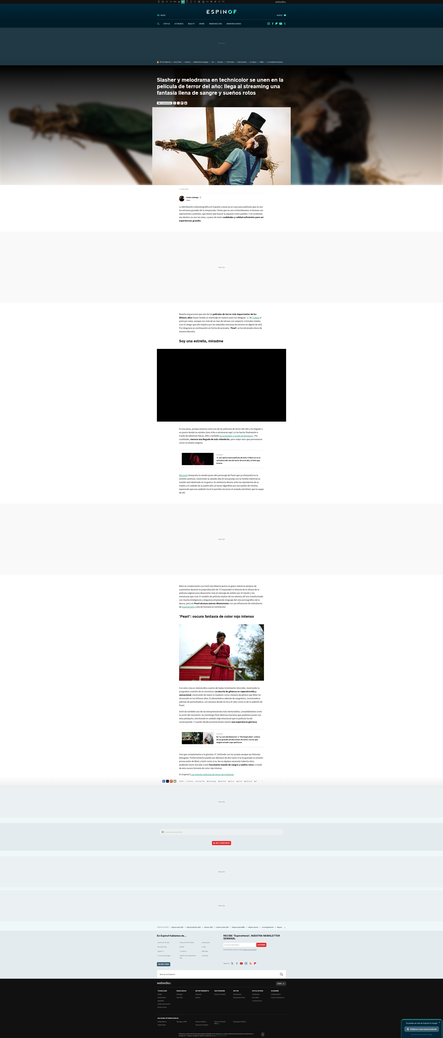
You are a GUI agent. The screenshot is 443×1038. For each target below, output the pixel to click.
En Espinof (219, 455)
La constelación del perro (275, 62)
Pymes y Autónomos (277, 998)
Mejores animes (253, 927)
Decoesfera (255, 998)
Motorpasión (237, 994)
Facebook (272, 23)
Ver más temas (163, 964)
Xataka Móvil (162, 998)
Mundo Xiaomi (162, 1007)
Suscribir (261, 945)
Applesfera (161, 1001)
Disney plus (206, 942)
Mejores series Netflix (238, 927)
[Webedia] (164, 983)
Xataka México (162, 1022)
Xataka (160, 994)
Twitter (284, 23)
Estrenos (190, 781)
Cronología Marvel (268, 927)
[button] (194, 197)
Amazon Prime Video (187, 942)
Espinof (221, 12)
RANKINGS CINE (215, 24)
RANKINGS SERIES (234, 24)
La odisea (183, 951)
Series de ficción (163, 942)
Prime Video (230, 62)
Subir (279, 984)
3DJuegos (180, 994)
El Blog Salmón (276, 994)
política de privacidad (249, 950)
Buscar (281, 974)
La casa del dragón (164, 956)
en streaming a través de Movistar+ (236, 435)
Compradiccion (257, 1001)
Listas (204, 947)
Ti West (255, 317)
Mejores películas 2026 (194, 927)
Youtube (280, 23)
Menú (163, 15)
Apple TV (161, 951)
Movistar (223, 781)
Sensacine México (200, 1022)
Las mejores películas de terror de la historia (212, 774)
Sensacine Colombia (201, 1025)
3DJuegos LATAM (182, 1022)
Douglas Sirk (188, 606)
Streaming (212, 781)
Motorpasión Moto (239, 998)
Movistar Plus (200, 781)
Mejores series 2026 (178, 927)
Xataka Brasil (162, 1025)
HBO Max (205, 951)
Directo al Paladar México (220, 1022)
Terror (232, 781)
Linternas (187, 62)
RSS (250, 963)
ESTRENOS (179, 24)
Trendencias (256, 994)
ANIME (202, 24)
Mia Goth (183, 475)
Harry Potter (177, 62)
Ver (223, 843)
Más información (221, 1036)
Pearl (240, 781)
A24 (213, 62)
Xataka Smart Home (164, 1004)
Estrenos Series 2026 (222, 927)
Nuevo (279, 15)
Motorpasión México (239, 1022)
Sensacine (198, 994)
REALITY (191, 24)
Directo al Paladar (220, 994)
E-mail (185, 103)
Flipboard (276, 23)
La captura (253, 62)
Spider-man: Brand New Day (188, 957)
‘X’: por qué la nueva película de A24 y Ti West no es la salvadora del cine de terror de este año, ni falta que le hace (238, 460)
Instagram (268, 23)
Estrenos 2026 (208, 927)
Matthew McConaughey (201, 62)
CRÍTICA (166, 24)
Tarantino (220, 62)
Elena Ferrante (242, 62)
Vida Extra (180, 998)
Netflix (262, 62)
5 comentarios (165, 103)
